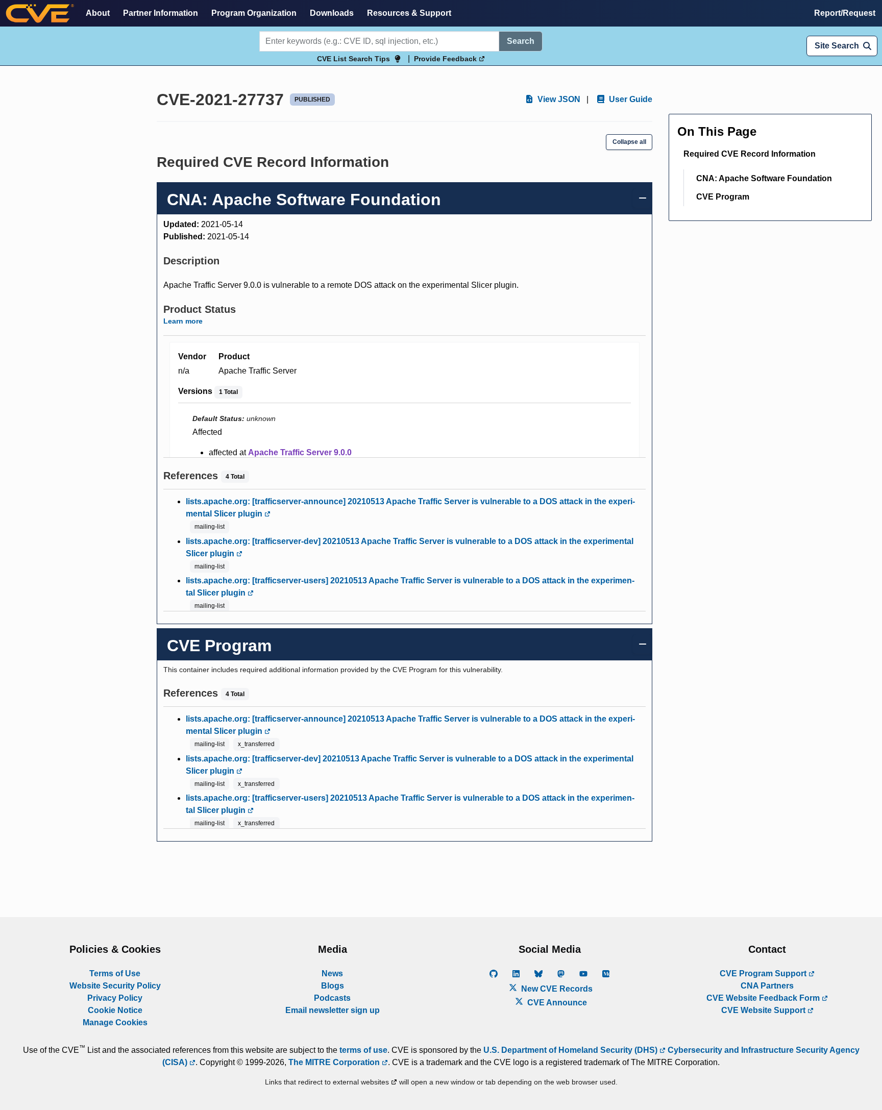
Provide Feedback (446, 59)
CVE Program (722, 196)
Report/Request (844, 13)
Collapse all (629, 141)
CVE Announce (556, 1002)
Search (520, 41)
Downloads (332, 13)
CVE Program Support (764, 973)
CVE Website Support (764, 1010)
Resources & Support (409, 13)
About (98, 13)
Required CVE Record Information (749, 154)
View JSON (557, 99)
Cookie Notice (115, 1010)
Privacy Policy (114, 998)
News (332, 973)
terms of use (363, 1050)
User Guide (629, 99)
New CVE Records (556, 988)
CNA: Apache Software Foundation (764, 178)
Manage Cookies (115, 1022)
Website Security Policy (115, 985)
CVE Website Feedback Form (764, 998)
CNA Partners (767, 985)
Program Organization (254, 13)
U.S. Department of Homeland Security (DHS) (571, 1050)
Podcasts (332, 998)
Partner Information (160, 13)
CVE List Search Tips (353, 59)
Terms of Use (114, 973)
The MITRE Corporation (335, 1062)
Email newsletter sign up (332, 1010)
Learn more (183, 321)
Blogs (332, 985)
